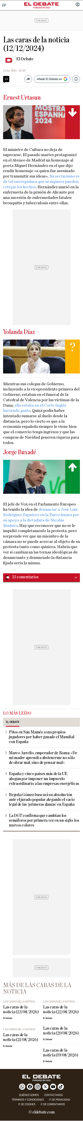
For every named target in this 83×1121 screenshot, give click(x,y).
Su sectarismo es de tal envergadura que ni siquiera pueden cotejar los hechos (41, 181)
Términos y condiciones (28, 1099)
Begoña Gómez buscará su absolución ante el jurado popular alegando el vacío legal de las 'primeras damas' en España (42, 800)
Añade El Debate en (49, 79)
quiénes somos (29, 1095)
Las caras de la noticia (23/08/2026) (21, 1009)
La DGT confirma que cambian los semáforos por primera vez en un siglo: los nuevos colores (44, 820)
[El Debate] (41, 4)
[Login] (77, 5)
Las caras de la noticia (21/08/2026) (20, 1037)
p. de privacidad (59, 1099)
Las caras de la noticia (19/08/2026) (60, 1052)
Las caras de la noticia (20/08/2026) (61, 1030)
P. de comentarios (53, 1104)
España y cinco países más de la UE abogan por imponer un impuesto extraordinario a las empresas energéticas (44, 779)
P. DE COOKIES (26, 1104)
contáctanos (53, 1095)
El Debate (25, 59)
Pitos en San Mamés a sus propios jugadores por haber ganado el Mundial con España (41, 737)
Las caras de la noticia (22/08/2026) (61, 1009)
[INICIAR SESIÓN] (77, 5)
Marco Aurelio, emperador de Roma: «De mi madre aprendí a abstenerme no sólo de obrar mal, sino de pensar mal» (43, 758)
